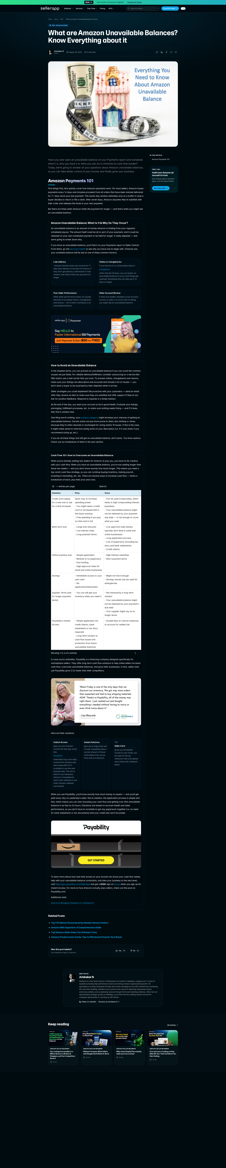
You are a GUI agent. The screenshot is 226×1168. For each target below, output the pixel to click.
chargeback (104, 269)
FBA (62, 19)
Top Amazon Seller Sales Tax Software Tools (74, 932)
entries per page (67, 486)
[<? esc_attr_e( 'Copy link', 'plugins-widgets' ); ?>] (171, 52)
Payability (57, 756)
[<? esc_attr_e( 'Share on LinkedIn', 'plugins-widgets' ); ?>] (162, 52)
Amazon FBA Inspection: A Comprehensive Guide (76, 927)
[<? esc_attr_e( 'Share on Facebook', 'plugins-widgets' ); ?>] (166, 52)
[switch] (183, 8)
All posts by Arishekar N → (108, 1002)
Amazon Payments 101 (161, 159)
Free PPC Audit (169, 8)
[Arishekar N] (50, 52)
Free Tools (91, 8)
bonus (117, 884)
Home (50, 19)
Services (79, 8)
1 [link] (135, 653)
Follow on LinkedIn (89, 1002)
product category (89, 417)
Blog (56, 19)
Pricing (102, 8)
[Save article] (176, 52)
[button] (143, 8)
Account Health (77, 249)
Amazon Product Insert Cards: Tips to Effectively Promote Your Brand (86, 937)
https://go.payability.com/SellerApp (72, 884)
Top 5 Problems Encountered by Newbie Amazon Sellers (79, 922)
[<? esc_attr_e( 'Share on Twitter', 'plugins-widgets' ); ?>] (157, 52)
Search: (103, 486)
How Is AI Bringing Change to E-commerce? (72, 903)
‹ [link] (131, 653)
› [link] (139, 653)
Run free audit (159, 188)
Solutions (67, 8)
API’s (110, 8)
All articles (171, 1025)
